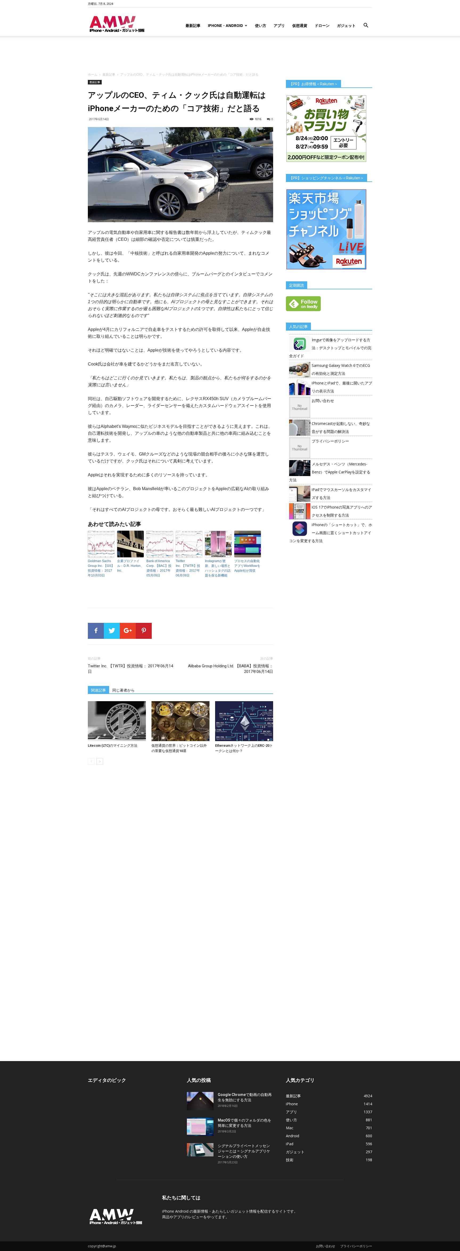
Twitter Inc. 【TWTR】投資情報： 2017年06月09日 (188, 568)
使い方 (260, 25)
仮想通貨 (299, 25)
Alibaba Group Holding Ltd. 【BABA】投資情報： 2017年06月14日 (230, 669)
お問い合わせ (323, 400)
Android (292, 1135)
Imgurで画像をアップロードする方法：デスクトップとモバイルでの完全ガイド (330, 347)
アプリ (279, 25)
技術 (289, 1159)
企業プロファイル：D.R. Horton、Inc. (130, 565)
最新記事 (193, 25)
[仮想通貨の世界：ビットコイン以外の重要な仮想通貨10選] (180, 721)
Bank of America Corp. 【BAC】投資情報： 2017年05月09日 (158, 568)
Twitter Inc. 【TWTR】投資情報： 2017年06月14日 (130, 669)
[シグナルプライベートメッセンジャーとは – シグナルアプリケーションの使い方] (200, 1149)
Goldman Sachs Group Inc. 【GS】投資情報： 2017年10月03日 (101, 568)
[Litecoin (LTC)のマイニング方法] (117, 721)
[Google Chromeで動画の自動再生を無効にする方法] (200, 1101)
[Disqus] (180, 844)
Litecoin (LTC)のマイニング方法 (112, 746)
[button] (365, 26)
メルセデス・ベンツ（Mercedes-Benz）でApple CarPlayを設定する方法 (329, 471)
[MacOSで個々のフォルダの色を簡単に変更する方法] (200, 1127)
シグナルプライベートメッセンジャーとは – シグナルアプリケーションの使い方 (244, 1151)
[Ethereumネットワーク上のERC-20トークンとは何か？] (244, 721)
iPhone (292, 1103)
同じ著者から (123, 690)
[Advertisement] (230, 54)
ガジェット (346, 25)
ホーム (92, 74)
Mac (289, 1127)
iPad (289, 1143)
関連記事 (98, 690)
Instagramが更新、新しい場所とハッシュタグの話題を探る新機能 (218, 568)
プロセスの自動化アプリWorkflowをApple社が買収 (247, 565)
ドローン (322, 25)
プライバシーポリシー (330, 441)
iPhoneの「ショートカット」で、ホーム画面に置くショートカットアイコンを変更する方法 (330, 532)
